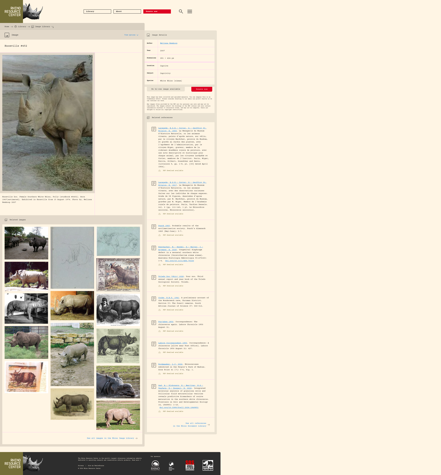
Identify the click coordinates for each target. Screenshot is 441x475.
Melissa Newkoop (168, 43)
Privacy (81, 466)
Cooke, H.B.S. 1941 (168, 298)
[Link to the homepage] (23, 11)
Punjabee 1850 (165, 322)
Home (7, 27)
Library (22, 27)
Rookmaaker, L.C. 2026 (170, 364)
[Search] (181, 11)
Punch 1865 (164, 226)
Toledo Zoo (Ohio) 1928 (171, 277)
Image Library (42, 27)
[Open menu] (190, 11)
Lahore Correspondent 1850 (172, 343)
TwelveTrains (99, 466)
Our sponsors (155, 456)
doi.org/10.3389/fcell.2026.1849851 (179, 408)
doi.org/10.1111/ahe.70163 (179, 261)
